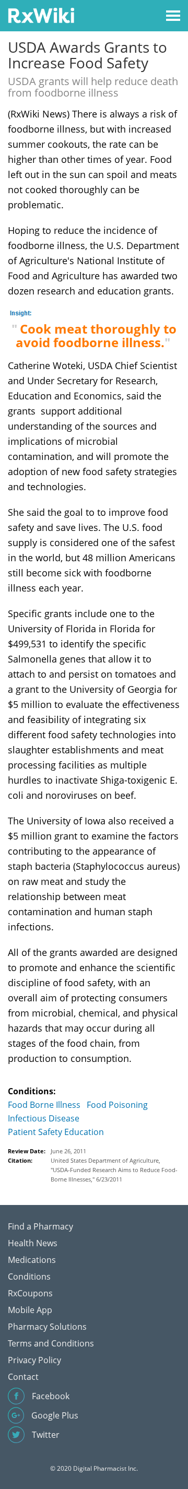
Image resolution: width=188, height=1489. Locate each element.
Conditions (29, 1276)
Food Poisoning (117, 1104)
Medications (32, 1260)
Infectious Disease (43, 1118)
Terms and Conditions (51, 1343)
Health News (32, 1243)
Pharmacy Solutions (47, 1326)
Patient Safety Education (56, 1132)
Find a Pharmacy (40, 1226)
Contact (23, 1376)
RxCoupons (30, 1293)
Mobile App (30, 1310)
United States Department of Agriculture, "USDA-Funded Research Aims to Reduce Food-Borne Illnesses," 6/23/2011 (114, 1169)
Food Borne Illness (44, 1104)
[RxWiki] (41, 14)
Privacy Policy (34, 1360)
